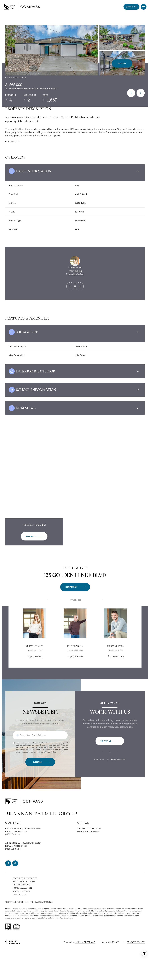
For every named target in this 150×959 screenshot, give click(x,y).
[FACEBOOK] (8, 863)
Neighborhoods (22, 885)
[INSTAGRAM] (15, 863)
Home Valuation (22, 888)
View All (122, 63)
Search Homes (21, 891)
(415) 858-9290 (117, 656)
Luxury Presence (85, 942)
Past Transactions (24, 881)
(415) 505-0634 (76, 656)
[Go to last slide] (70, 286)
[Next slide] (79, 286)
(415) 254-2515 (76, 271)
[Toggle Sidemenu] (143, 7)
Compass (100, 908)
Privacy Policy (50, 752)
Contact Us (131, 7)
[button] (110, 741)
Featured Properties (25, 878)
